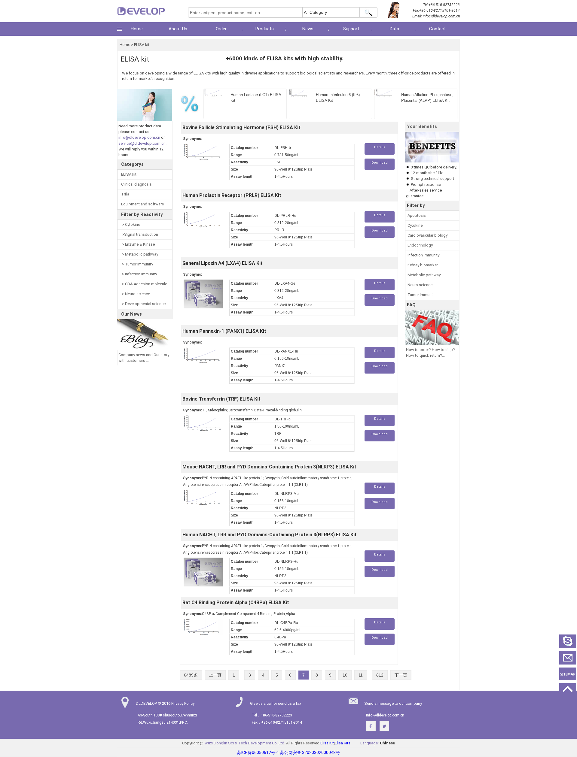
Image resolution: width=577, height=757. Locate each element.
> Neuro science (135, 294)
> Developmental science (143, 303)
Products (264, 29)
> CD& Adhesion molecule (144, 284)
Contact (437, 29)
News (307, 29)
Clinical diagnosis (136, 184)
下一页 (401, 675)
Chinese (387, 743)
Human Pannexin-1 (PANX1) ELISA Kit (224, 331)
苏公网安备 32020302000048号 (310, 752)
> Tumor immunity (137, 264)
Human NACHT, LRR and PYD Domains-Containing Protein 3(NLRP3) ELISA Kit (269, 534)
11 (361, 675)
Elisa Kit (327, 743)
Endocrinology (420, 245)
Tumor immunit (421, 294)
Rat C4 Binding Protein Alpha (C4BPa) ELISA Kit (235, 602)
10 (345, 675)
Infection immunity (423, 255)
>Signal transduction (139, 234)
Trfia (125, 194)
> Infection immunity (139, 274)
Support (351, 29)
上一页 (215, 675)
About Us (178, 29)
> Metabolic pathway (139, 254)
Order (221, 29)
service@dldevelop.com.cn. (142, 143)
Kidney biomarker (423, 265)
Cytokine (415, 225)
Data (394, 29)
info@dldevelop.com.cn (441, 16)
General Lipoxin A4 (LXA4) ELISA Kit (222, 263)
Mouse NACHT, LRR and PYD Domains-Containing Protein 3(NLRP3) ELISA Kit (269, 467)
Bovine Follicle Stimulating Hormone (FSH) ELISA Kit (241, 127)
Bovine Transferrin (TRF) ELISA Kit (221, 399)
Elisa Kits (342, 743)
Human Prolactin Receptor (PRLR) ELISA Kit (231, 195)
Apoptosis (417, 215)
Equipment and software (142, 204)
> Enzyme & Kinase (138, 244)
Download (379, 163)
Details (379, 147)
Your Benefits (422, 126)
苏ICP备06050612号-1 (258, 752)
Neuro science (420, 285)
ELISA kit (141, 44)
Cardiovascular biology (427, 235)
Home (137, 29)
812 (379, 675)
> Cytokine (130, 224)
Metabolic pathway (424, 275)
